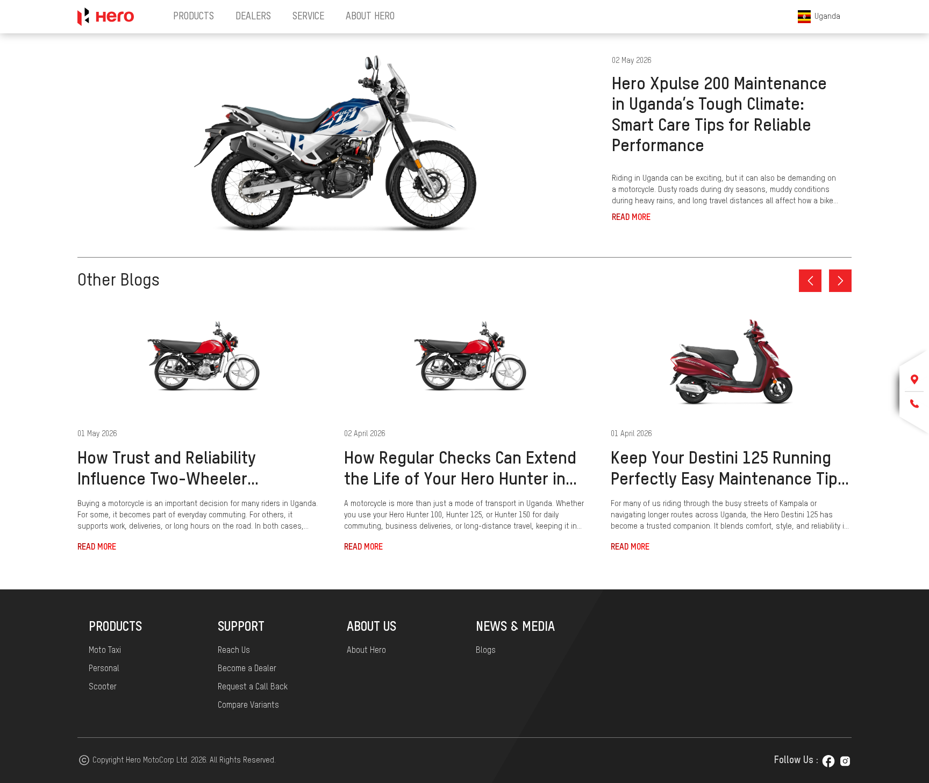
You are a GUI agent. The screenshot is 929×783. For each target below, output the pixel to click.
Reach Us (234, 650)
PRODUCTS (193, 17)
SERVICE (308, 17)
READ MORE (631, 217)
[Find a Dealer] (914, 379)
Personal (104, 669)
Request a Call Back (253, 687)
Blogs (486, 650)
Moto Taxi (105, 650)
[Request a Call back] (914, 403)
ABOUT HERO (370, 17)
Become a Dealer (247, 669)
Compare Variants (248, 705)
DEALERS (253, 17)
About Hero (366, 650)
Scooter (103, 687)
